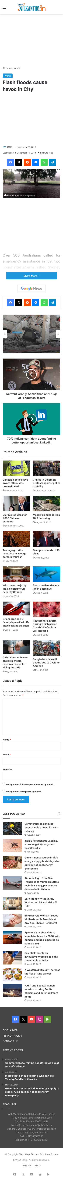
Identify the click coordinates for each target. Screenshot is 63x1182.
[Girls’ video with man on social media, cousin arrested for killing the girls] (16, 647)
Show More (31, 275)
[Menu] (4, 8)
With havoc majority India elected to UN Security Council (15, 588)
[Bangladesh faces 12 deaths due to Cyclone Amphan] (46, 648)
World (17, 68)
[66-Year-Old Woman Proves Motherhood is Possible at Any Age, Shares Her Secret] (12, 920)
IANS (9, 147)
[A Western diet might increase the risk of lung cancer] (12, 974)
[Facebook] (10, 162)
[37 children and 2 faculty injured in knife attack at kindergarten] (16, 608)
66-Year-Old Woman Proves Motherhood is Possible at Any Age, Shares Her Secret (41, 919)
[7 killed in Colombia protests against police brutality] (46, 468)
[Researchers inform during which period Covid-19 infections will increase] (46, 609)
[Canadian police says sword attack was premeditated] (16, 468)
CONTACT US (10, 1041)
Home (8, 68)
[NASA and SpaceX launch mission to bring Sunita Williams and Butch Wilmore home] (12, 990)
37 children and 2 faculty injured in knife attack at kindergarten (16, 622)
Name (7, 739)
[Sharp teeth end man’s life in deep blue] (46, 574)
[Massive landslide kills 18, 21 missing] (46, 504)
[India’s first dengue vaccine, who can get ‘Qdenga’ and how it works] (12, 845)
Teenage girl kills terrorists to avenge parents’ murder (14, 553)
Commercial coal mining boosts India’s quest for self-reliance (41, 827)
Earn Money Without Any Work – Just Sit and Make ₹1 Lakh (40, 902)
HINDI (37, 1165)
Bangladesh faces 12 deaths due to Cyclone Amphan (46, 662)
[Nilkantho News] (32, 7)
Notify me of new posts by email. (24, 791)
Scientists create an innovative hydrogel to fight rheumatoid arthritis (41, 956)
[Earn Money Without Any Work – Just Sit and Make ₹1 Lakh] (12, 903)
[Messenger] (35, 162)
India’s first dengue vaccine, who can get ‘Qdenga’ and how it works (41, 844)
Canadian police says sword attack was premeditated (15, 483)
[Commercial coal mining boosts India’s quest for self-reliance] (12, 828)
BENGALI (27, 1165)
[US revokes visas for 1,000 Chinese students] (16, 504)
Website (7, 769)
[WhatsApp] (44, 162)
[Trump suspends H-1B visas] (46, 539)
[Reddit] (27, 162)
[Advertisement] (31, 40)
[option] (31, 334)
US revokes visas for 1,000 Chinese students (15, 518)
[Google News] (31, 288)
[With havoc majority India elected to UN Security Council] (16, 574)
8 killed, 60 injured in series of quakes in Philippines (30, 343)
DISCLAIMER (10, 1030)
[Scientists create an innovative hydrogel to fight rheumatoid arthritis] (12, 957)
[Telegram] (52, 162)
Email (7, 754)
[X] (18, 162)
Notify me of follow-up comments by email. (30, 784)
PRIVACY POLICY (12, 1035)
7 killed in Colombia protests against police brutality (46, 483)
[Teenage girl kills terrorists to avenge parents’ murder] (16, 539)
